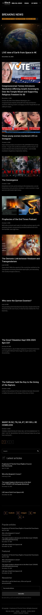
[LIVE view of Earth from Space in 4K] (21, 40)
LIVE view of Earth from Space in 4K (13, 492)
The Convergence (10, 180)
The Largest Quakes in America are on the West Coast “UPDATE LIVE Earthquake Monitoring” (16, 483)
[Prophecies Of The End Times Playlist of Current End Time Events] (36, 465)
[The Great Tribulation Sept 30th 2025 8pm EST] (21, 326)
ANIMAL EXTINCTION (8, 19)
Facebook (11, 513)
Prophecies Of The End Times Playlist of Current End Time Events (17, 465)
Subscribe (21, 594)
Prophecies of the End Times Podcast (19, 219)
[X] (19, 517)
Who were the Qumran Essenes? (16, 300)
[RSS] (30, 513)
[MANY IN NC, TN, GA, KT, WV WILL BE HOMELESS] (21, 408)
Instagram (24, 513)
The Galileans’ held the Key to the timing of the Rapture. (20, 383)
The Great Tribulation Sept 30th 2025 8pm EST (19, 341)
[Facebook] (5, 513)
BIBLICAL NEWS (31, 19)
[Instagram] (18, 513)
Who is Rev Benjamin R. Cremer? (11, 474)
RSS (34, 513)
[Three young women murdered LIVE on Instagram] (21, 122)
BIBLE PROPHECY (20, 19)
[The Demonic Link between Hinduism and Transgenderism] (21, 245)
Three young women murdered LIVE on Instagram (19, 137)
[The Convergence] (21, 166)
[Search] (38, 451)
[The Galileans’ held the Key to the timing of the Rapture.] (21, 368)
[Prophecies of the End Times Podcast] (21, 205)
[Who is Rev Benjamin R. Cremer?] (36, 475)
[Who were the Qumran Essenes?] (21, 287)
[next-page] (11, 442)
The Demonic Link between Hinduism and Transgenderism (21, 260)
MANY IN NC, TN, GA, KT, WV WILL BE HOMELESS (19, 424)
